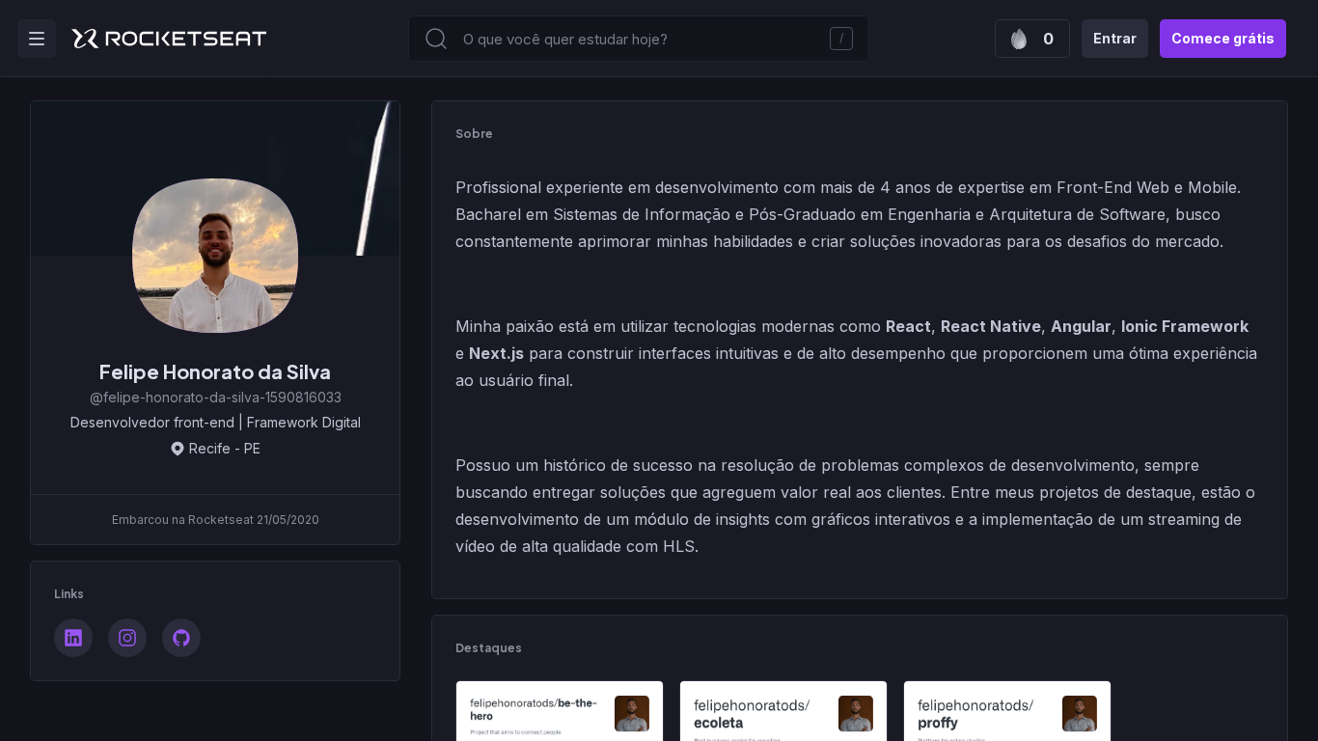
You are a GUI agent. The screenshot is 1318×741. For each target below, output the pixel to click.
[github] (181, 637)
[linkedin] (73, 637)
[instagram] (127, 637)
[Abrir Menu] (36, 38)
